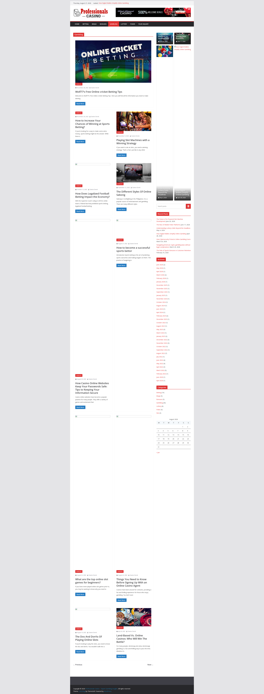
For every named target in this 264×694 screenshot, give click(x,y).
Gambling (113, 24)
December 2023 (161, 319)
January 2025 (160, 295)
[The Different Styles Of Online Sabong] (133, 173)
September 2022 (161, 350)
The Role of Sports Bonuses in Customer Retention (173, 250)
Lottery (124, 24)
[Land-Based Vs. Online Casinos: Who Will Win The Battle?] (133, 617)
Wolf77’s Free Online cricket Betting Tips (98, 91)
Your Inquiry (143, 24)
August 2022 (160, 353)
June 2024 (159, 309)
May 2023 (159, 329)
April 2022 (159, 367)
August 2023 (160, 326)
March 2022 (160, 370)
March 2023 (160, 333)
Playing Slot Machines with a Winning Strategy (133, 141)
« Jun (158, 452)
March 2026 (160, 275)
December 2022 (161, 340)
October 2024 (161, 302)
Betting (86, 24)
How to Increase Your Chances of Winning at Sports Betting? (92, 124)
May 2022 (159, 364)
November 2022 (161, 343)
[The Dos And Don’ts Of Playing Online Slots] (92, 617)
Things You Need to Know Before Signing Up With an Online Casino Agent (131, 582)
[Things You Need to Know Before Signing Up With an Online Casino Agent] (133, 492)
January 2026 (160, 282)
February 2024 (161, 316)
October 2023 (161, 323)
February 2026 (161, 278)
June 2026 (159, 265)
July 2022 (159, 357)
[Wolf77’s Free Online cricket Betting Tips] (113, 61)
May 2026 (159, 268)
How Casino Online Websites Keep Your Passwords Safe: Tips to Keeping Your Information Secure (92, 388)
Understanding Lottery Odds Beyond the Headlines (164, 191)
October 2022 (161, 346)
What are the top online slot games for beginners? (91, 580)
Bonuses (103, 24)
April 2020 (159, 381)
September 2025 (161, 292)
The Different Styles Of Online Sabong (133, 193)
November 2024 (161, 299)
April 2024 (159, 312)
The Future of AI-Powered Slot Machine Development (164, 35)
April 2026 (159, 271)
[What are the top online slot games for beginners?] (92, 492)
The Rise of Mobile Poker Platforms (181, 36)
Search (188, 206)
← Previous (77, 665)
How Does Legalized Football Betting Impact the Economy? (92, 195)
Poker (132, 24)
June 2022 (159, 360)
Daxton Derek (95, 88)
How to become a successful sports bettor (133, 249)
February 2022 (161, 374)
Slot (157, 413)
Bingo (94, 24)
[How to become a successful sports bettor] (133, 229)
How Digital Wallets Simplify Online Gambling (114, 3)
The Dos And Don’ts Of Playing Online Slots (88, 638)
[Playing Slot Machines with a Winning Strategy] (133, 121)
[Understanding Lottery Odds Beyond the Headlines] (164, 51)
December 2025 (161, 285)
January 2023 (160, 336)
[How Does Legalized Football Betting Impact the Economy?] (92, 174)
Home (77, 24)
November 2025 (161, 289)
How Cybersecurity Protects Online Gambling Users (173, 239)
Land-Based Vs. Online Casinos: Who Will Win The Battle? (131, 638)
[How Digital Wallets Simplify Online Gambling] (182, 123)
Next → (150, 665)
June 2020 (159, 377)
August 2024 (160, 306)
